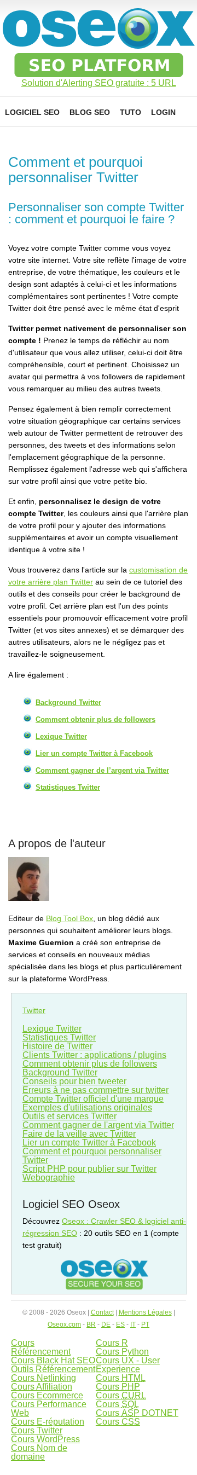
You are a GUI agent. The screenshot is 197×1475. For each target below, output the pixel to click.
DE (106, 1324)
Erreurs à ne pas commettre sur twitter (95, 1090)
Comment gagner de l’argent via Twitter (102, 770)
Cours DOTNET (137, 1413)
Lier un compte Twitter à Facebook (94, 753)
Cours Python (122, 1351)
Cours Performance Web (48, 1408)
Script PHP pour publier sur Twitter (89, 1168)
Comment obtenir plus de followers (95, 719)
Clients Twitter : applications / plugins (94, 1055)
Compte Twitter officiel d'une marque (93, 1098)
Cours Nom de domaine (39, 1452)
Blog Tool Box (69, 918)
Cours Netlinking (43, 1378)
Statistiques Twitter (68, 787)
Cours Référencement (41, 1347)
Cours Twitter (36, 1430)
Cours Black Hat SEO (53, 1360)
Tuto (130, 112)
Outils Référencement (53, 1369)
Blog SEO (89, 112)
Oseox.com (64, 1324)
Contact (102, 1312)
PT (145, 1324)
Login (163, 112)
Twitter (33, 1010)
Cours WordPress (45, 1439)
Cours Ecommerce (47, 1395)
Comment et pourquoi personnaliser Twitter (91, 1156)
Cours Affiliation (41, 1386)
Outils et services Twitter (69, 1116)
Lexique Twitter (61, 736)
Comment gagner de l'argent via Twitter (98, 1125)
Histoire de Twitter (57, 1046)
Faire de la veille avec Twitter (79, 1133)
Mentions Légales (145, 1312)
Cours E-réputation (47, 1421)
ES (120, 1324)
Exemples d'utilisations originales (87, 1107)
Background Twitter (68, 702)
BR (91, 1324)
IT (133, 1324)
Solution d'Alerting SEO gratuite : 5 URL (98, 83)
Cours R (112, 1342)
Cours (121, 1378)
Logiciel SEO (32, 112)
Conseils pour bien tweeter (74, 1081)
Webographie (48, 1177)
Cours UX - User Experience (128, 1365)
